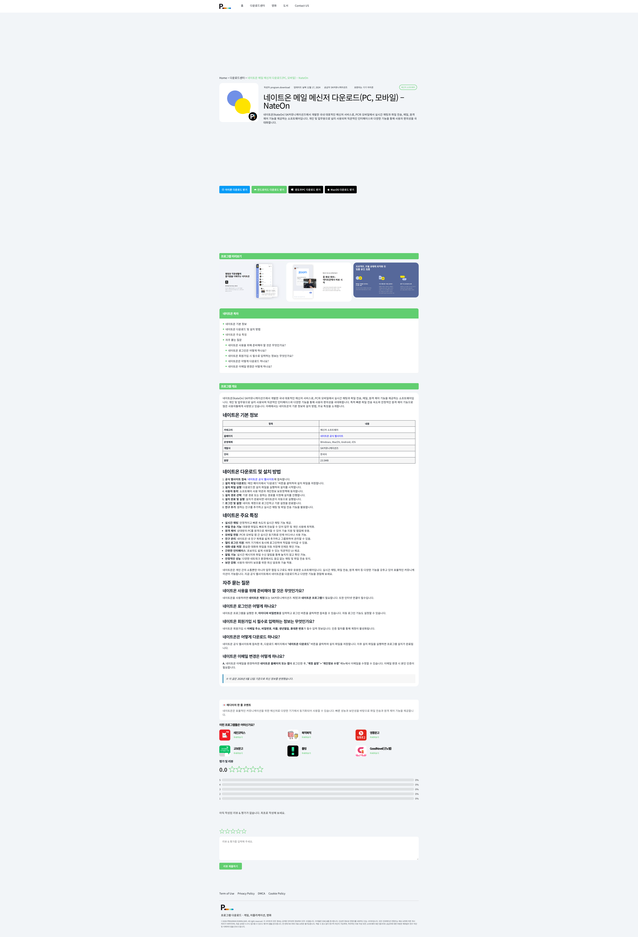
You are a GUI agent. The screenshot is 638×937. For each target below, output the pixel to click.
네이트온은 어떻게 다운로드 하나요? (248, 361)
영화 (274, 5)
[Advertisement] (319, 49)
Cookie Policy (276, 893)
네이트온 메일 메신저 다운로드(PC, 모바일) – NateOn (333, 101)
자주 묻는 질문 (233, 340)
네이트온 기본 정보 (236, 324)
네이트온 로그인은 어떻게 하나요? (247, 350)
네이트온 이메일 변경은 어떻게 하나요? (250, 366)
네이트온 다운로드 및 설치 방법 (243, 329)
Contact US (302, 5)
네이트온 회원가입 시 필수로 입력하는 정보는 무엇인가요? (260, 356)
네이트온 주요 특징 (236, 334)
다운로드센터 (257, 5)
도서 (285, 5)
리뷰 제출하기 (230, 866)
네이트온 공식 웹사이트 (331, 436)
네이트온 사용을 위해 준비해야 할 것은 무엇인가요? (257, 345)
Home (223, 78)
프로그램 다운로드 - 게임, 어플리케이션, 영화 (246, 915)
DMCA (261, 893)
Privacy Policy (246, 893)
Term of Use (226, 893)
